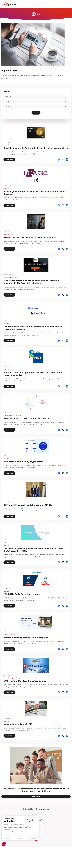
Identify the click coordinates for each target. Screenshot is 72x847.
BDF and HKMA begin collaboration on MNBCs (28, 505)
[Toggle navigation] (67, 4)
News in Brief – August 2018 (18, 724)
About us (35, 814)
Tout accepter (32, 838)
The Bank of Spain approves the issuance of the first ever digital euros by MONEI (33, 549)
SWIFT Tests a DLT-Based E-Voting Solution (25, 680)
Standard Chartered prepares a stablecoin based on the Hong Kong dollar (33, 373)
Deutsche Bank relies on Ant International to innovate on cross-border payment (33, 328)
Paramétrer (20, 838)
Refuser (8, 838)
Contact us (36, 797)
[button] (4, 844)
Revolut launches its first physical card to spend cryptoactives (36, 148)
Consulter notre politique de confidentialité (14, 831)
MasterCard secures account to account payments (30, 237)
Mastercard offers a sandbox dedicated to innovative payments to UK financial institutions (31, 282)
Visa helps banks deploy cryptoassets (23, 461)
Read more (9, 159)
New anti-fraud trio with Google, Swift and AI (27, 418)
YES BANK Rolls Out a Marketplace (22, 594)
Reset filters (36, 115)
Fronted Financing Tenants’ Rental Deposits (26, 637)
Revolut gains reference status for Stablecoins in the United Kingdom (34, 192)
